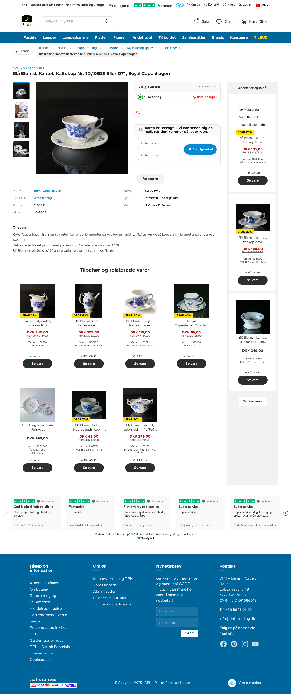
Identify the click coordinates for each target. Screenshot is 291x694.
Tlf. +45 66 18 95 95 (235, 609)
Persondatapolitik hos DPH (48, 631)
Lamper (49, 37)
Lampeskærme (76, 37)
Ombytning (39, 589)
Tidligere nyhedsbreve (112, 604)
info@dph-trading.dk (237, 619)
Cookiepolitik (41, 659)
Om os (99, 566)
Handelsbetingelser (46, 608)
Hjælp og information (41, 568)
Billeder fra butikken (110, 598)
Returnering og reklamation (43, 599)
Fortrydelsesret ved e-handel (49, 618)
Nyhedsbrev (169, 566)
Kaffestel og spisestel (142, 48)
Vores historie (105, 585)
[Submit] (107, 21)
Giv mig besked (203, 149)
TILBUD (261, 37)
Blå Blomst (172, 48)
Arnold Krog (43, 198)
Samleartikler (194, 37)
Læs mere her (181, 589)
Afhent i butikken (44, 583)
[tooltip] (37, 323)
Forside (29, 37)
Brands (218, 37)
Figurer (119, 37)
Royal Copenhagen (47, 190)
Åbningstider (104, 591)
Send (189, 633)
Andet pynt (142, 37)
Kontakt (227, 566)
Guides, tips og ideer (47, 640)
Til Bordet (112, 48)
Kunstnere (239, 37)
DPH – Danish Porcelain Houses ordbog (50, 650)
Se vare (37, 363)
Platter (101, 37)
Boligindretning (86, 48)
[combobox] (78, 21)
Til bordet (167, 37)
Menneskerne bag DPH (113, 579)
